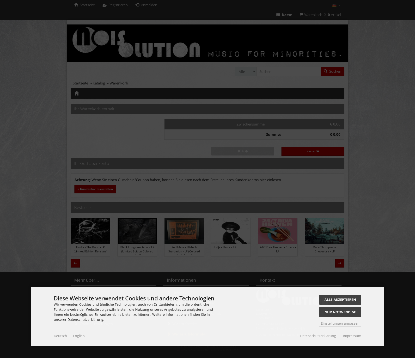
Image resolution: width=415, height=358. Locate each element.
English (79, 336)
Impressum (352, 336)
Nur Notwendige (340, 312)
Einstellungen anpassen (340, 323)
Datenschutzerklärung (318, 336)
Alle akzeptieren (340, 299)
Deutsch (60, 336)
